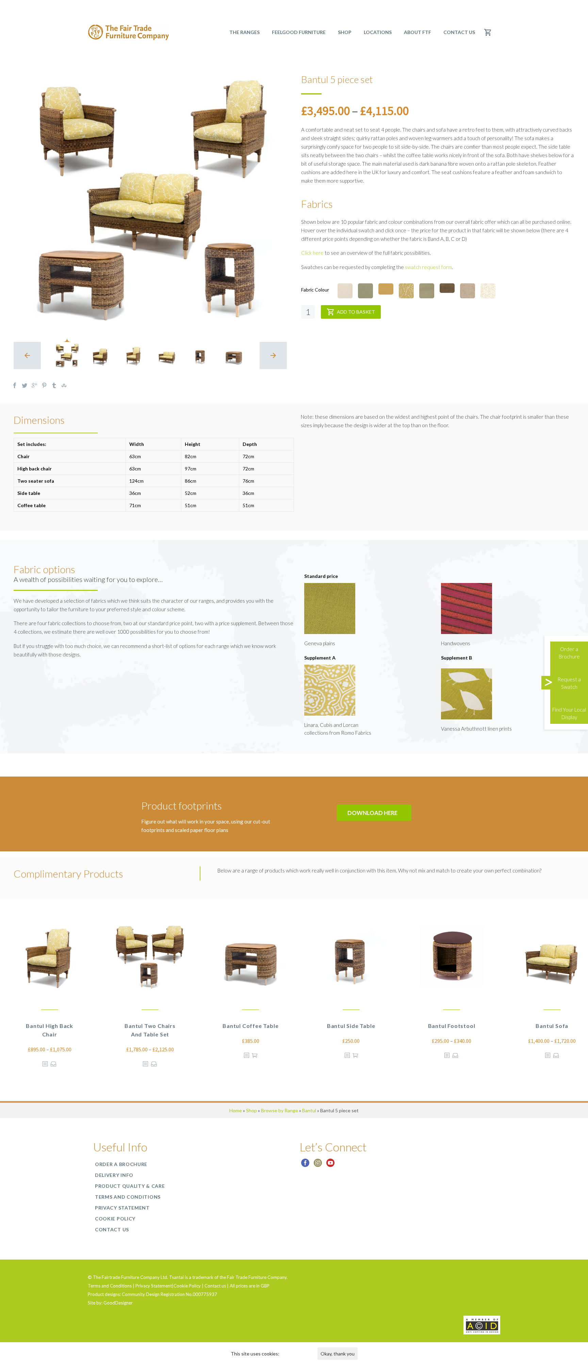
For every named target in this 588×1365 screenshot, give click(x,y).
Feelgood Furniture (299, 32)
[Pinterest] (44, 385)
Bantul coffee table (250, 1025)
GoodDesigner (118, 1302)
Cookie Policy (115, 1218)
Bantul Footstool (451, 1025)
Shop (251, 1110)
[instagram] (318, 1165)
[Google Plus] (34, 385)
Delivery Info (114, 1175)
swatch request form (428, 267)
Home (235, 1110)
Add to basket (356, 312)
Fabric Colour (315, 290)
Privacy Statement (122, 1208)
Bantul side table (351, 1025)
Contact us (459, 32)
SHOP (345, 32)
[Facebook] (14, 385)
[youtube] (330, 1165)
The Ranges (244, 32)
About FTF (417, 32)
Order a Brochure (121, 1164)
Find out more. (295, 1353)
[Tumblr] (54, 385)
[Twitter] (24, 385)
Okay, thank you (338, 1353)
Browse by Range (279, 1110)
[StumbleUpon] (64, 385)
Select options (53, 1064)
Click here (312, 253)
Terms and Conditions (128, 1197)
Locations (378, 32)
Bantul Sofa (552, 1025)
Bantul (309, 1110)
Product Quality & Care (130, 1186)
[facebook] (305, 1165)
